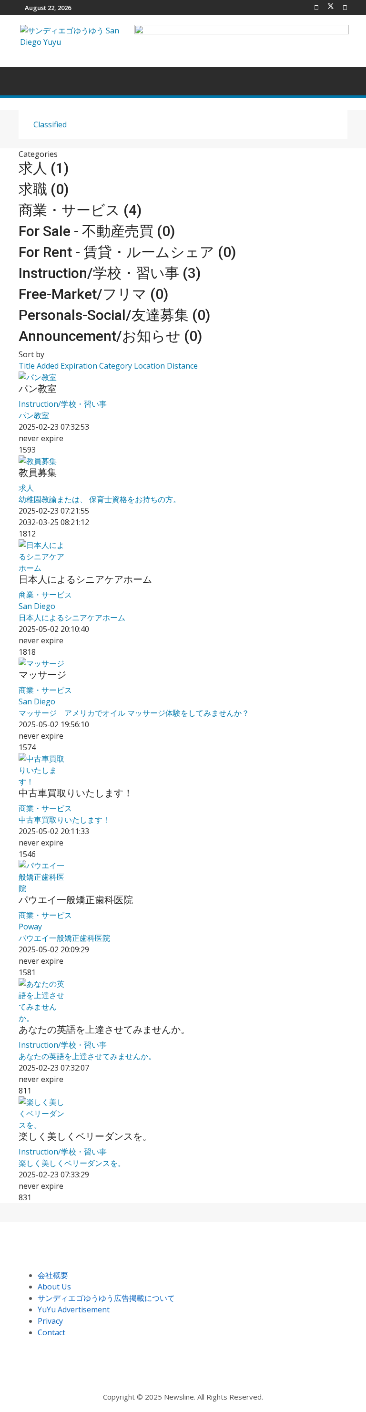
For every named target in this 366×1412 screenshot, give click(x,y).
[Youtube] (345, 7)
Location (150, 366)
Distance (182, 366)
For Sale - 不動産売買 (97, 231)
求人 (44, 168)
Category (116, 366)
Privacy (50, 1321)
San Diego (37, 606)
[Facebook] (316, 7)
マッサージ (42, 674)
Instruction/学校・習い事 (110, 273)
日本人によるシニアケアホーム (85, 579)
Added (49, 366)
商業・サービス (80, 210)
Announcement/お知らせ (110, 336)
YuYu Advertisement (74, 1309)
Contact (51, 1332)
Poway (30, 926)
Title (28, 366)
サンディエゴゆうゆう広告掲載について (106, 1298)
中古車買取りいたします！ (76, 793)
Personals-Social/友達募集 (114, 315)
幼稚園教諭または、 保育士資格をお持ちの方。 (100, 499)
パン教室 (38, 388)
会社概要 (53, 1275)
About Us (54, 1286)
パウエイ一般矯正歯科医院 (76, 900)
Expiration (80, 366)
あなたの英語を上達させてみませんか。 (104, 1029)
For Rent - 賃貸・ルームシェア (127, 252)
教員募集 (38, 472)
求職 (44, 189)
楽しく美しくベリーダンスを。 (85, 1136)
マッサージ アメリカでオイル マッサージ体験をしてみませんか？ (134, 713)
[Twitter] (330, 7)
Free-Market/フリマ (93, 294)
